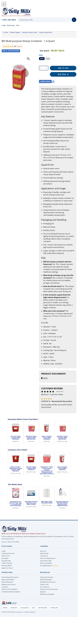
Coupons (5, 587)
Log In (4, 25)
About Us (43, 551)
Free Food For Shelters (9, 589)
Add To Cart (63, 68)
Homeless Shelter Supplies (11, 592)
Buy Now (62, 74)
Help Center (44, 553)
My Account (11, 25)
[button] (3, 76)
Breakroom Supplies (47, 594)
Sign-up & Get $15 (8, 579)
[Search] (74, 19)
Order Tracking (7, 563)
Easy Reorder (6, 561)
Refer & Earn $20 (7, 582)
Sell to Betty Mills (45, 561)
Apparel (43, 592)
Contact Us (44, 556)
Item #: (5, 51)
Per (41, 55)
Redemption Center (9, 584)
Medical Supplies (46, 579)
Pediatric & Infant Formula (49, 589)
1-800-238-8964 (9, 20)
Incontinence (44, 587)
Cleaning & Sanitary (46, 577)
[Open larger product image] (19, 76)
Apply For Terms (7, 568)
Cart (17, 25)
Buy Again (5, 558)
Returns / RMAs (7, 565)
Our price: (45, 51)
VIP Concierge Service (47, 558)
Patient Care (44, 584)
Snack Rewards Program (10, 577)
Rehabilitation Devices (47, 582)
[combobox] (43, 68)
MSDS (45, 378)
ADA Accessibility (46, 563)
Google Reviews (49, 565)
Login (3, 551)
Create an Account (8, 553)
